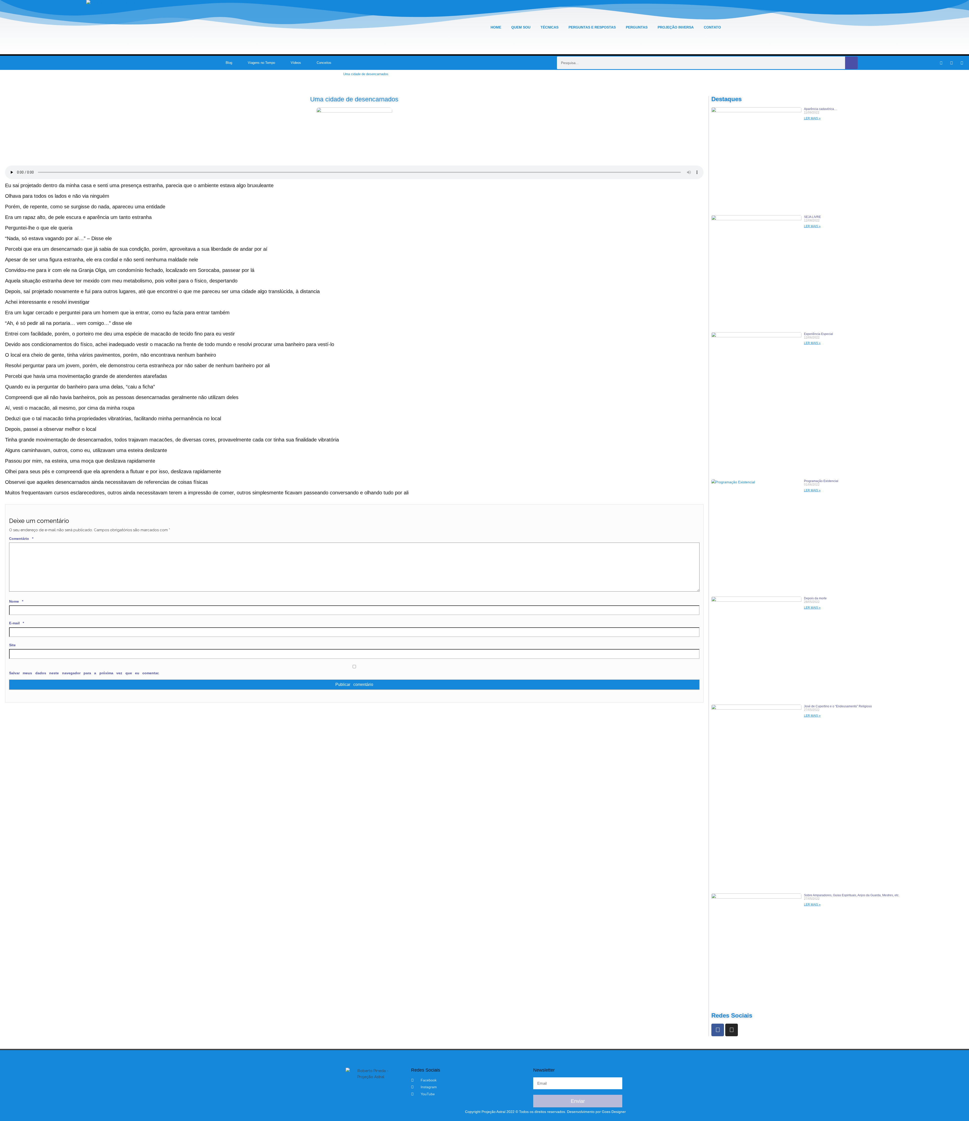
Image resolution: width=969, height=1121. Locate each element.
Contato (712, 27)
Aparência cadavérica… (820, 109)
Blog (229, 63)
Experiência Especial (818, 334)
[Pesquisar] (851, 63)
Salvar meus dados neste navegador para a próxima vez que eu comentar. (84, 673)
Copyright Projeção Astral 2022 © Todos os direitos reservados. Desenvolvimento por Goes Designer (545, 1112)
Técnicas (549, 27)
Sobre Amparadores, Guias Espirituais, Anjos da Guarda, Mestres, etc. (851, 895)
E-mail (16, 623)
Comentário (21, 539)
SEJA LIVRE (812, 217)
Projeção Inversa (676, 27)
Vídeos (296, 63)
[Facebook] (717, 1030)
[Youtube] (961, 63)
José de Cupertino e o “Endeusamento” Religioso (838, 706)
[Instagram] (951, 63)
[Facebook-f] (941, 63)
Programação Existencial (821, 481)
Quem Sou (520, 27)
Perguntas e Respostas (592, 27)
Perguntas (637, 27)
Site (12, 645)
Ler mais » (812, 118)
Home (496, 27)
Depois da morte (815, 598)
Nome (16, 601)
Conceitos (324, 63)
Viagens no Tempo (261, 63)
